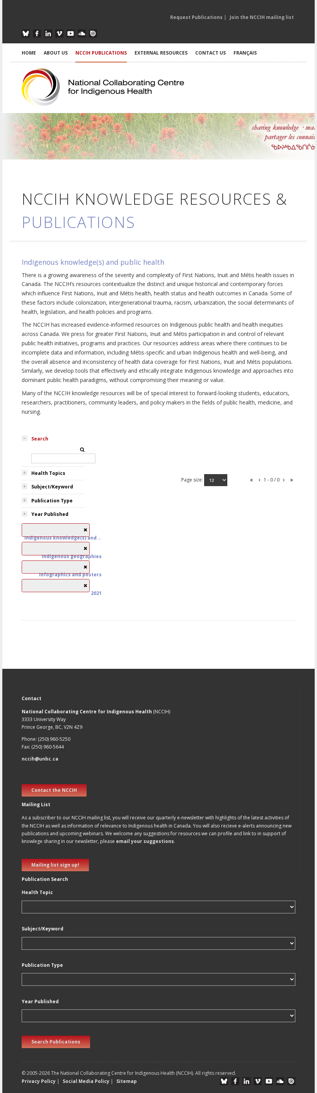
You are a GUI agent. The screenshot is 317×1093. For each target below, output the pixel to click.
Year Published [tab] (49, 514)
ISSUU (93, 33)
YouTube (70, 33)
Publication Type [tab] (52, 500)
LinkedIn (48, 33)
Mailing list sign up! (55, 865)
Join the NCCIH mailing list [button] (262, 17)
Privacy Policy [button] (39, 1081)
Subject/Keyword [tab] (52, 486)
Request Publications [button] (196, 17)
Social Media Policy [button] (86, 1081)
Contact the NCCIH (54, 790)
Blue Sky (26, 33)
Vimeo (59, 33)
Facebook (37, 33)
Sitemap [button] (126, 1081)
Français (245, 53)
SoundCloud (82, 33)
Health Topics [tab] (48, 473)
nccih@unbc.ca (40, 759)
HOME (29, 53)
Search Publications (55, 1041)
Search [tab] (39, 438)
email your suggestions (145, 841)
